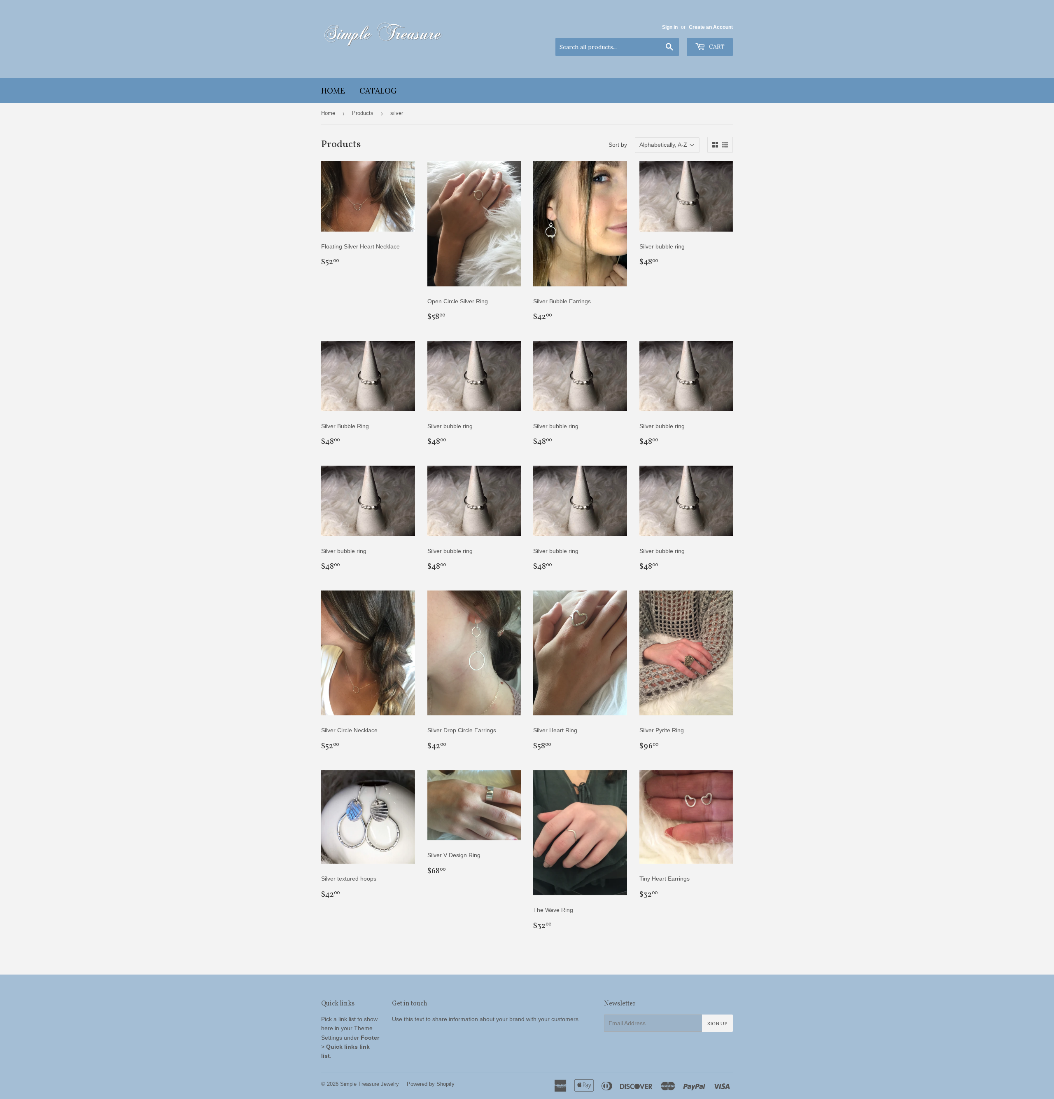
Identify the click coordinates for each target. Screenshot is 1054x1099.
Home (333, 91)
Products (362, 113)
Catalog (378, 91)
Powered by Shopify (431, 1084)
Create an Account (711, 27)
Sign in (670, 27)
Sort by (618, 144)
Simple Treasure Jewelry (369, 1084)
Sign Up (717, 1023)
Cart (716, 46)
